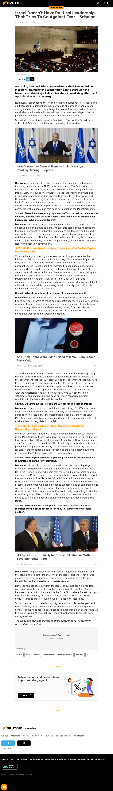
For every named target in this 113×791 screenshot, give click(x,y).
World (4, 736)
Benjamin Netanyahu (64, 655)
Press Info (15, 759)
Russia (26, 736)
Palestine (36, 655)
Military (49, 736)
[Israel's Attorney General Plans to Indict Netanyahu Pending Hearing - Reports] (56, 145)
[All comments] (4, 787)
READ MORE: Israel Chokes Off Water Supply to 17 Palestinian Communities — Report (50, 427)
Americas (15, 736)
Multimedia (78, 736)
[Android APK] (9, 767)
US (88, 655)
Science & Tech (63, 736)
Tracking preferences (95, 759)
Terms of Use (26, 759)
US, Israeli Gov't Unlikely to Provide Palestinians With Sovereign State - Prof (53, 556)
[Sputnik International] (13, 5)
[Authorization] (98, 3)
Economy (37, 736)
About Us (5, 759)
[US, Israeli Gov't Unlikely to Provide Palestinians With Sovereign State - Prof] (56, 534)
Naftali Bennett (48, 655)
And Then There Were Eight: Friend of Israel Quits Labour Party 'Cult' (56, 358)
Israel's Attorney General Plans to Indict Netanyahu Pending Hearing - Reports (51, 168)
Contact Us (38, 759)
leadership (79, 655)
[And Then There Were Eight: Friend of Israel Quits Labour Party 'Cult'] (56, 335)
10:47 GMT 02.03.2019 (25, 22)
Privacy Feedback (77, 759)
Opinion (19, 655)
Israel (28, 655)
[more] (94, 175)
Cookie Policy (50, 759)
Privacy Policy (63, 759)
